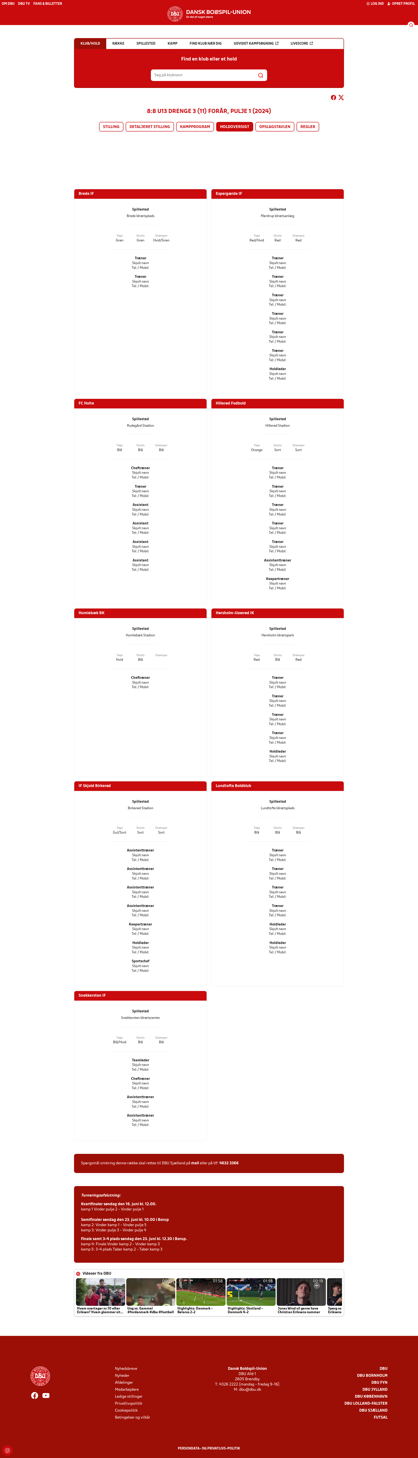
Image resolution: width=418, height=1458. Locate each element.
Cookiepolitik (126, 1410)
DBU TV (24, 3)
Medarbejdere (127, 1390)
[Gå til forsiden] (209, 14)
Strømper (161, 235)
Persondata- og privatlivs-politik (209, 1448)
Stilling (111, 127)
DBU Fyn (379, 1383)
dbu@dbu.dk (250, 1390)
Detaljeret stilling (150, 127)
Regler (307, 127)
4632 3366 (229, 1163)
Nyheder (122, 1376)
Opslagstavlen (274, 127)
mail (195, 1163)
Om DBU (8, 3)
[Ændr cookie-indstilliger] (7, 1450)
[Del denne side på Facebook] (333, 98)
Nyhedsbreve (126, 1369)
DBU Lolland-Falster (366, 1404)
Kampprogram (195, 127)
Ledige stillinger (129, 1397)
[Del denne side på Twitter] (341, 98)
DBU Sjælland (373, 1410)
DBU (384, 1369)
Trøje (119, 235)
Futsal (381, 1417)
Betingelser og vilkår (132, 1417)
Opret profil (403, 3)
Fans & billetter (47, 3)
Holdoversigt (234, 127)
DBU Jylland (375, 1390)
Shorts (140, 235)
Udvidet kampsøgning (254, 43)
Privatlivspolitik (128, 1404)
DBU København (371, 1397)
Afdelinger (124, 1383)
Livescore (299, 43)
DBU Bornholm (372, 1376)
